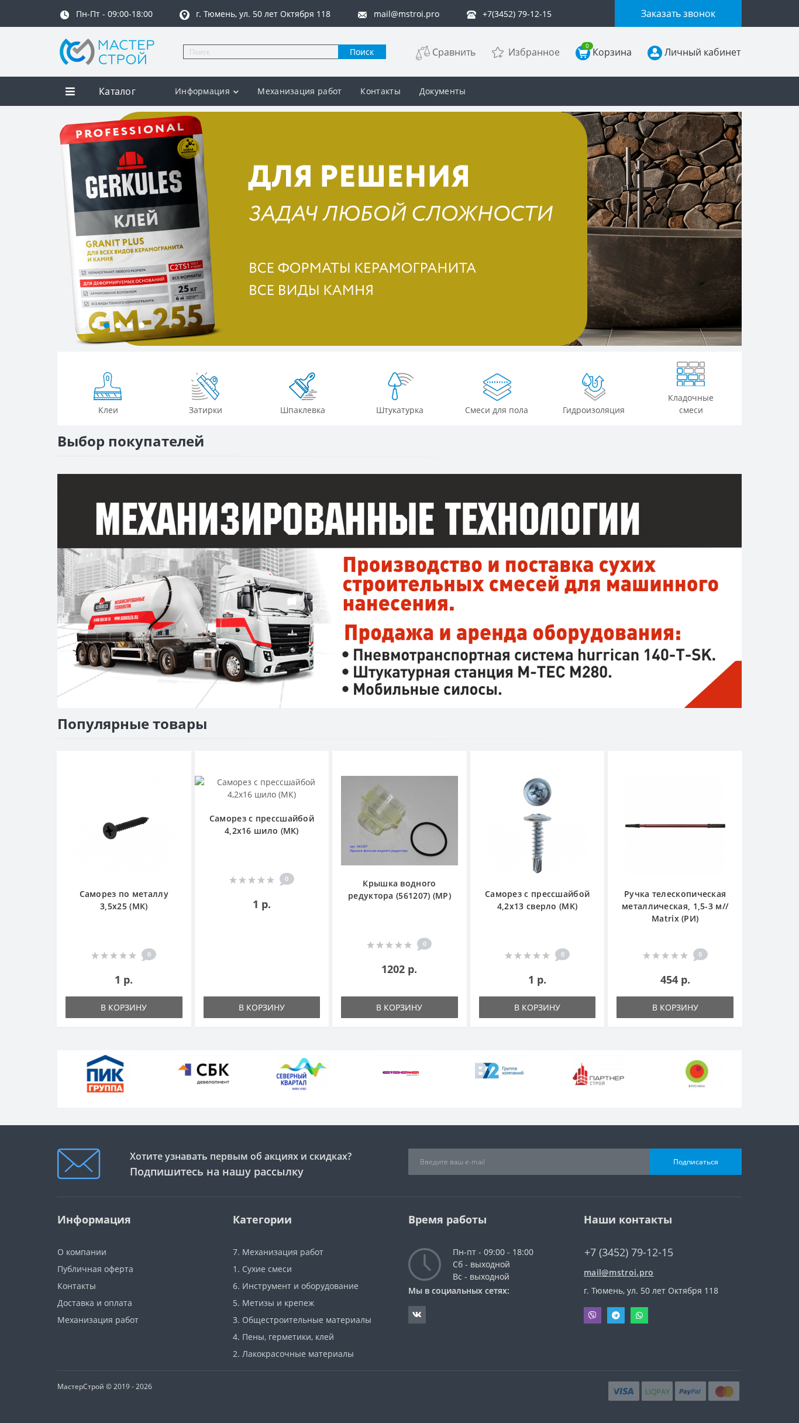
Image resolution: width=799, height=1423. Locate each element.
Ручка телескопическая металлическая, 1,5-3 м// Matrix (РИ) (675, 906)
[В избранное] (176, 766)
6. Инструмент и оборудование (296, 1285)
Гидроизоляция (594, 409)
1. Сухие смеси (262, 1268)
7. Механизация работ (278, 1251)
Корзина (609, 52)
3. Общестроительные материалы (302, 1319)
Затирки (205, 409)
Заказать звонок (678, 13)
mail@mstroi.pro (619, 1272)
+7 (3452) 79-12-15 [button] (628, 1252)
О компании (81, 1251)
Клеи (108, 409)
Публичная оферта (95, 1268)
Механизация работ (299, 91)
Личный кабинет (702, 52)
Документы (442, 91)
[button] (83, 325)
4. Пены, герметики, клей (283, 1336)
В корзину (124, 1007)
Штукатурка (399, 409)
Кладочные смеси (691, 403)
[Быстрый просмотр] (176, 801)
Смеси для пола (496, 409)
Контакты (380, 91)
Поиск (362, 51)
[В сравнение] (176, 783)
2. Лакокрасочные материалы (293, 1353)
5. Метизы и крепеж (273, 1302)
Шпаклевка (302, 409)
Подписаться (695, 1162)
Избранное (534, 52)
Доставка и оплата (94, 1302)
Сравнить (454, 52)
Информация (202, 91)
